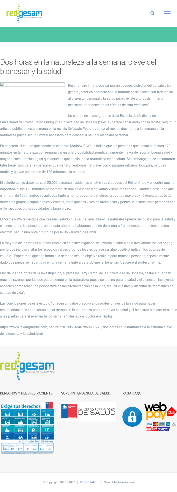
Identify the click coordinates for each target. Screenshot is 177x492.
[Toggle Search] (152, 13)
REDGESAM (88, 482)
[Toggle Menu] (167, 13)
